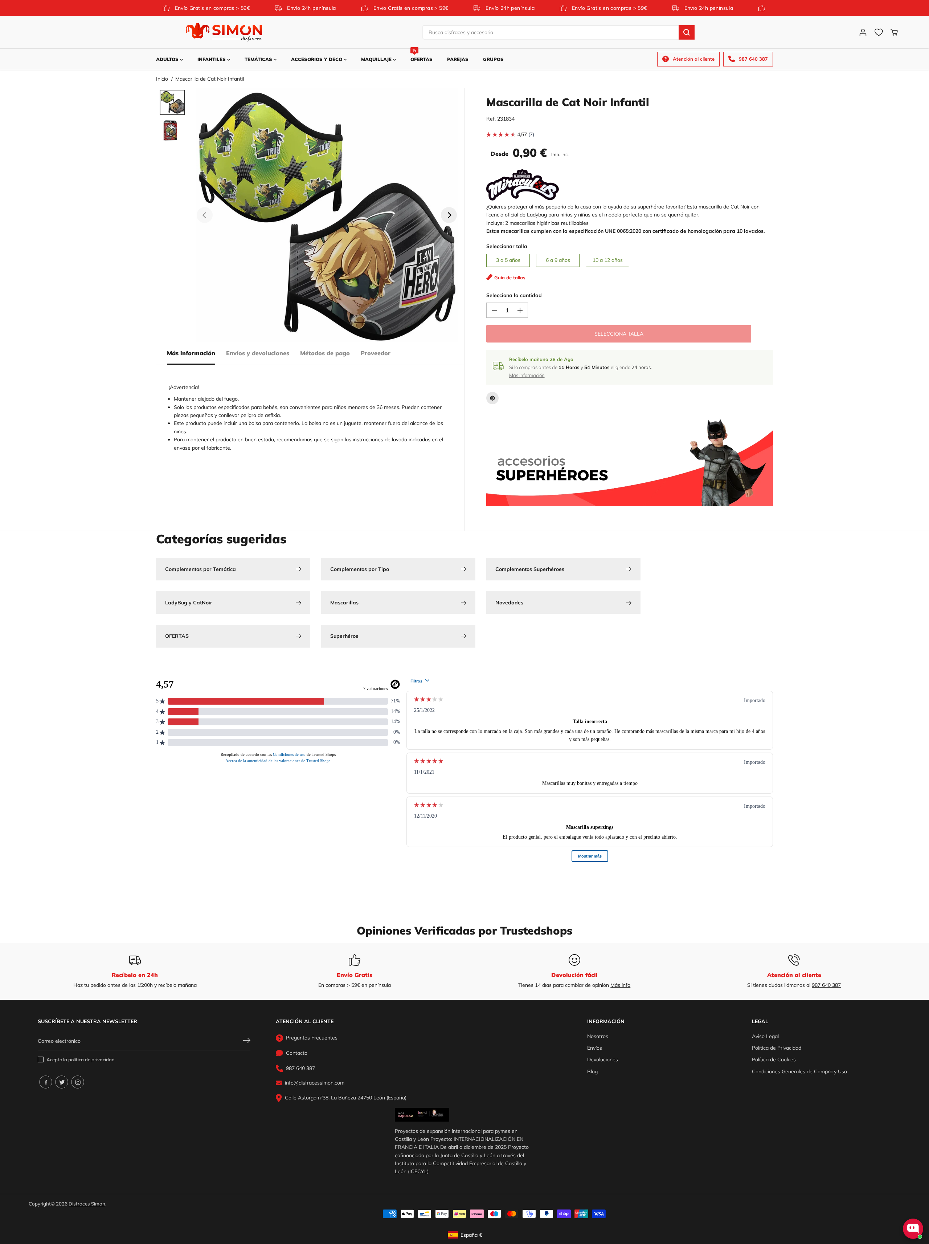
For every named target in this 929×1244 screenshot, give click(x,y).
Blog (592, 1071)
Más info (620, 985)
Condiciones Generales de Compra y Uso (799, 1071)
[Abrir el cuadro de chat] (913, 1229)
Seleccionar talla (506, 246)
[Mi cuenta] (863, 32)
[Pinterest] (492, 398)
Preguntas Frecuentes (311, 1037)
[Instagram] (78, 1082)
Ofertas (421, 55)
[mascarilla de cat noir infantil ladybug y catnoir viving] (326, 215)
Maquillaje (377, 59)
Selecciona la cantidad (514, 295)
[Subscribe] (246, 1041)
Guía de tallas (509, 277)
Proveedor (375, 353)
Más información (191, 353)
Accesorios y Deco (317, 59)
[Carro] (894, 32)
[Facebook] (46, 1082)
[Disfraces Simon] (224, 32)
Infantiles (212, 59)
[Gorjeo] (62, 1082)
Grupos (493, 59)
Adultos (168, 59)
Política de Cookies (774, 1059)
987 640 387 (826, 985)
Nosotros (597, 1036)
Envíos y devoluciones (257, 353)
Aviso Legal (765, 1036)
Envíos (594, 1048)
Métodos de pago (325, 353)
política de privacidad (91, 1059)
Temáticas (259, 59)
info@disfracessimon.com (314, 1082)
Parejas (457, 59)
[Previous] (205, 215)
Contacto (296, 1053)
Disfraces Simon (87, 1204)
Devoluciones (602, 1059)
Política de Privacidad (776, 1048)
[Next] (449, 215)
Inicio (162, 79)
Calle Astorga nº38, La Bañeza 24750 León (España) (345, 1097)
